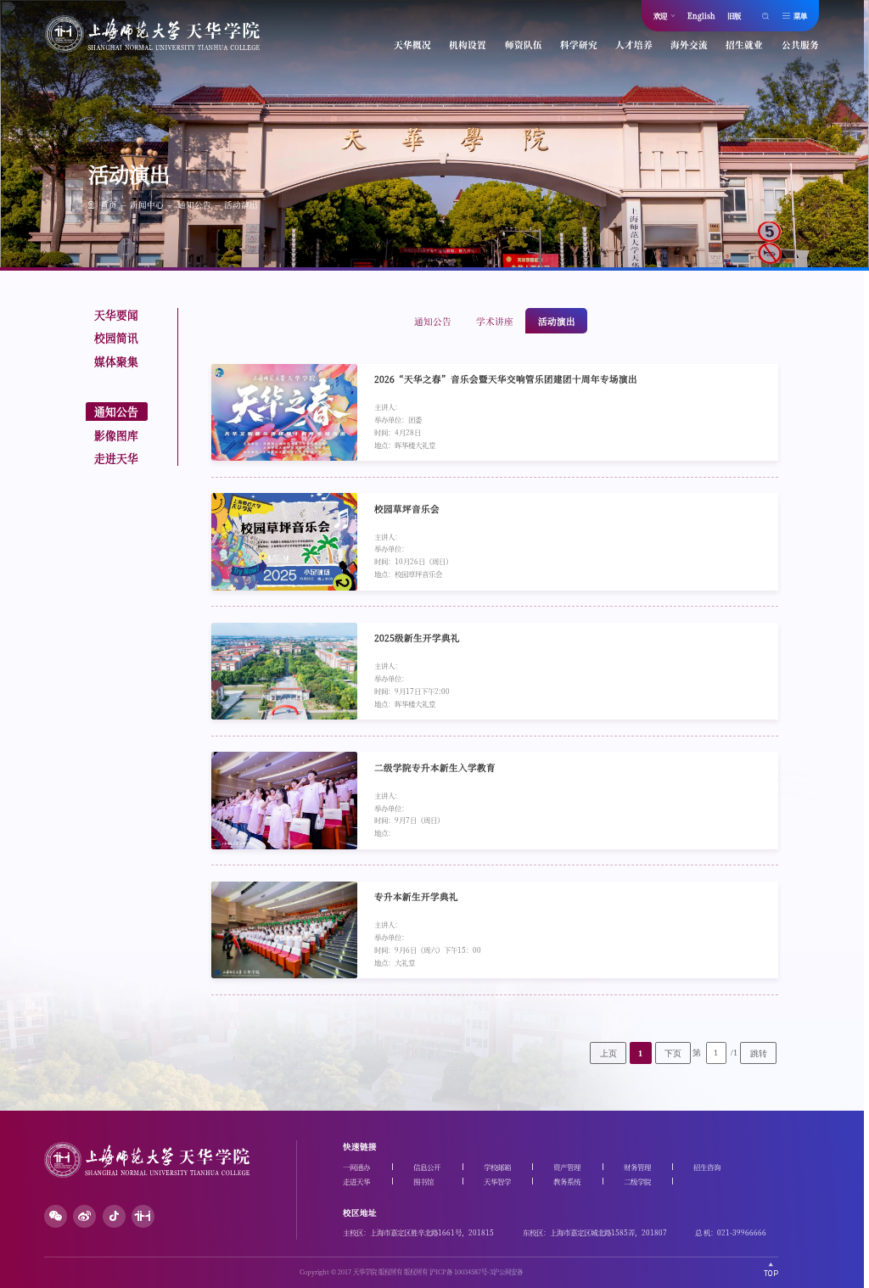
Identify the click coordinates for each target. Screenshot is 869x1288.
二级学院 (637, 1181)
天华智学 (497, 1181)
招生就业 (744, 44)
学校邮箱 (497, 1167)
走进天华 (356, 1181)
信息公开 (426, 1167)
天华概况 (412, 44)
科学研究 (578, 44)
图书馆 (423, 1181)
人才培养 (634, 44)
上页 (608, 1053)
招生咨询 (706, 1167)
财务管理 (637, 1167)
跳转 (758, 1053)
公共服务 (800, 44)
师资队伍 (523, 44)
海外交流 (689, 44)
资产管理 (566, 1167)
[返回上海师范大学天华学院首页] (153, 48)
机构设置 (467, 44)
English (701, 15)
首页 (108, 204)
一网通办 (356, 1167)
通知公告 (194, 204)
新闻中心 (147, 204)
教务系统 (566, 1181)
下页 (672, 1053)
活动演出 (241, 204)
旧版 (734, 15)
